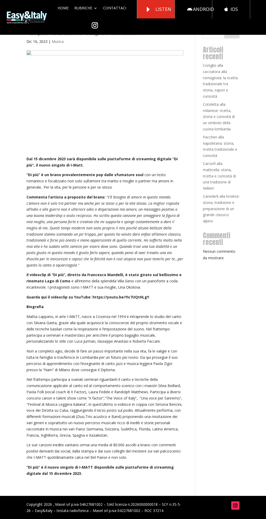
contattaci (114, 7)
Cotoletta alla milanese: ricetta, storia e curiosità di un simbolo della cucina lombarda (219, 116)
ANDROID (203, 9)
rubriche (83, 7)
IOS (234, 9)
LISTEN (163, 9)
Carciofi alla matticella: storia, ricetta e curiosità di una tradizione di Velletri (219, 176)
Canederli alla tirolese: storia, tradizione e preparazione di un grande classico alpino (221, 208)
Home (63, 7)
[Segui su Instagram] (235, 505)
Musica (58, 41)
